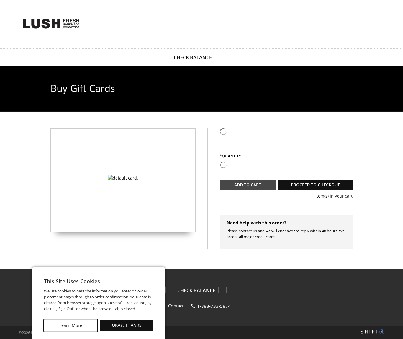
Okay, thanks (127, 325)
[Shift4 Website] (372, 331)
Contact (176, 305)
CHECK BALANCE (193, 57)
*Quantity (230, 156)
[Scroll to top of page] (391, 254)
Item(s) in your (334, 196)
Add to (247, 184)
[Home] (51, 23)
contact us (248, 230)
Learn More (70, 325)
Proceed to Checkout (315, 184)
